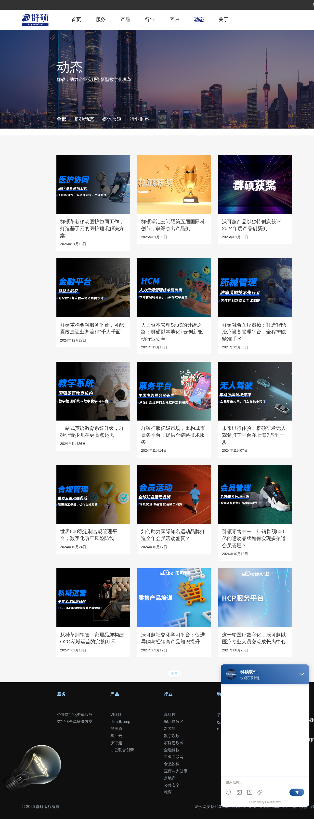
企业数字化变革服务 (74, 715)
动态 (199, 19)
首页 (76, 19)
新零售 (170, 729)
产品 (125, 19)
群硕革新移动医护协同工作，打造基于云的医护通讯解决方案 (92, 228)
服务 (101, 19)
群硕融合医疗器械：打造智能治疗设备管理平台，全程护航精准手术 (254, 332)
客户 (174, 19)
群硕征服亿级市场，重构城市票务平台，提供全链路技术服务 (173, 435)
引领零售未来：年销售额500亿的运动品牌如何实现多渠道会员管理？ (254, 538)
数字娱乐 (172, 736)
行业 (150, 19)
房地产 (170, 778)
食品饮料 (172, 764)
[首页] (35, 19)
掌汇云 (116, 736)
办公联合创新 (122, 750)
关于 (223, 19)
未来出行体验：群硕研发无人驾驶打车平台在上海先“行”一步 (254, 435)
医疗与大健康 (175, 771)
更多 (174, 673)
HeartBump (120, 721)
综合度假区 (173, 721)
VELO (115, 715)
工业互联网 (173, 757)
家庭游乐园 (173, 743)
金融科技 (172, 750)
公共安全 (172, 785)
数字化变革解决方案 (74, 721)
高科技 (170, 715)
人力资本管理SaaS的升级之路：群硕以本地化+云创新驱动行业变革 (172, 332)
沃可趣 (116, 743)
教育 (168, 792)
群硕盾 (116, 729)
